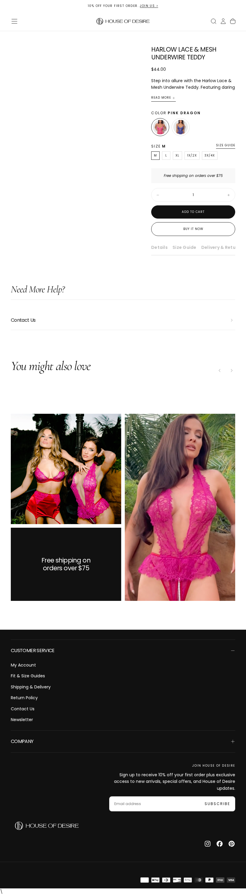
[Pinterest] (231, 843)
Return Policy (24, 698)
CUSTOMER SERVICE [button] (33, 650)
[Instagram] (207, 843)
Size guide (225, 146)
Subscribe (217, 803)
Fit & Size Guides (28, 676)
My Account (23, 665)
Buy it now (193, 229)
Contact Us (22, 709)
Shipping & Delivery (31, 687)
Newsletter (22, 720)
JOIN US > (149, 6)
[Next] (231, 370)
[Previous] (219, 370)
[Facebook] (219, 843)
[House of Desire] (47, 826)
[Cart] (232, 21)
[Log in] (223, 21)
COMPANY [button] (22, 741)
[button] (14, 21)
